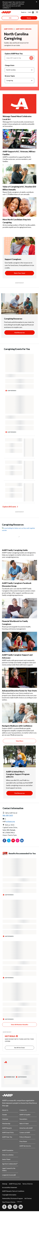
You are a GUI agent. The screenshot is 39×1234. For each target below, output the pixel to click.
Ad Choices (28, 1198)
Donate (4, 1114)
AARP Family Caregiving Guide (15, 550)
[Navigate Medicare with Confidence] (19, 713)
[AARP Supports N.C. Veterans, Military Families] (19, 139)
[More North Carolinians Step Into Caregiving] (19, 207)
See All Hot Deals (19, 1047)
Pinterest (13, 840)
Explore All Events (9, 507)
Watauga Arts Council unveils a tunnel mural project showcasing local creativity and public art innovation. (18, 124)
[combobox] (19, 58)
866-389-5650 (8, 815)
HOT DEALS (10, 1036)
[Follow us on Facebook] (4, 1207)
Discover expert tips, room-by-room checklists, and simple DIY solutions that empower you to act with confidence (13, 4)
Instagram (17, 840)
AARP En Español (25, 1114)
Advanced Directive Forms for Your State (19, 691)
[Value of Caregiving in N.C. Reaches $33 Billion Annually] (19, 174)
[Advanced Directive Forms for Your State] (19, 678)
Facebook (4, 840)
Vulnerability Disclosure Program (12, 1198)
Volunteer (5, 1119)
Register (23, 12)
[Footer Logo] (19, 1095)
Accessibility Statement (9, 1187)
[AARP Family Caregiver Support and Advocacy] (19, 642)
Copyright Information (9, 1195)
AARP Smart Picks (8, 1132)
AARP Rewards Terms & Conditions (13, 1191)
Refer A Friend (24, 1123)
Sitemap (4, 1184)
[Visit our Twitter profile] (10, 1207)
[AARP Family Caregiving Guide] (19, 537)
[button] (37, 12)
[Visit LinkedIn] (21, 1207)
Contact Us (23, 1110)
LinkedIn (22, 840)
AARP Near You (7, 1137)
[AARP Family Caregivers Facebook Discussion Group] (19, 570)
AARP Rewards (7, 1128)
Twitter (9, 840)
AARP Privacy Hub (15, 1184)
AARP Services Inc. (25, 1146)
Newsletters (23, 1119)
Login (29, 12)
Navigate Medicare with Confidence (17, 726)
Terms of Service (27, 1184)
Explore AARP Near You (14, 54)
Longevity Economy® (9, 1175)
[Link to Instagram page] (15, 1207)
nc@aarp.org (10, 821)
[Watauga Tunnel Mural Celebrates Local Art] (19, 104)
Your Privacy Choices (8, 1202)
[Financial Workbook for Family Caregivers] (19, 608)
